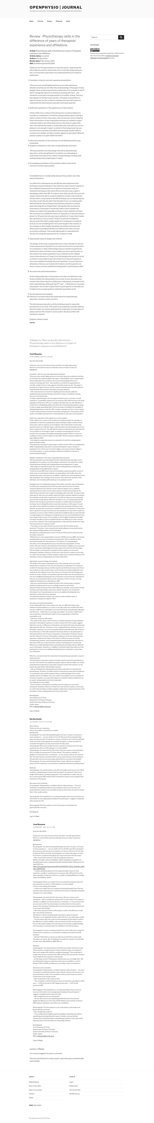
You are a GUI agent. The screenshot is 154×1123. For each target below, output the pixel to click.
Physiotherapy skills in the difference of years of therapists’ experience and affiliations (55, 40)
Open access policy (35, 1090)
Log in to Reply (34, 711)
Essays (49, 21)
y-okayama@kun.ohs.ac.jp (42, 706)
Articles (40, 21)
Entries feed (73, 1086)
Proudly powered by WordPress (39, 1118)
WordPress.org (74, 1094)
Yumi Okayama (36, 354)
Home (31, 21)
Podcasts (59, 21)
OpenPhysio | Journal (56, 7)
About (31, 1097)
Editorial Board (34, 1082)
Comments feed (74, 1090)
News (68, 21)
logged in (43, 1053)
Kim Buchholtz (36, 719)
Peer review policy (35, 1086)
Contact (31, 1094)
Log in (71, 1082)
